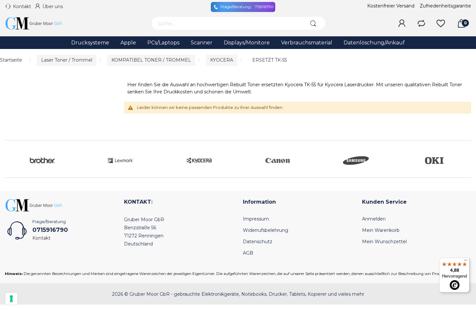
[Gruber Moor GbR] (39, 23)
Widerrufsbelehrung (265, 230)
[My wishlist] (441, 23)
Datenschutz (257, 241)
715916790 (247, 6)
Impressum (256, 219)
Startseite (11, 60)
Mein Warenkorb (381, 230)
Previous (11, 159)
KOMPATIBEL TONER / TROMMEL (151, 60)
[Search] (313, 23)
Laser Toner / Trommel (66, 60)
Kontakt (22, 6)
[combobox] (226, 23)
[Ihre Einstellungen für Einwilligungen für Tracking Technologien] (11, 298)
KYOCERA (221, 60)
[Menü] (466, 262)
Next (464, 159)
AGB (248, 253)
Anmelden (374, 219)
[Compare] (421, 23)
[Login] (402, 23)
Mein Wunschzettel (384, 241)
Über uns (52, 6)
